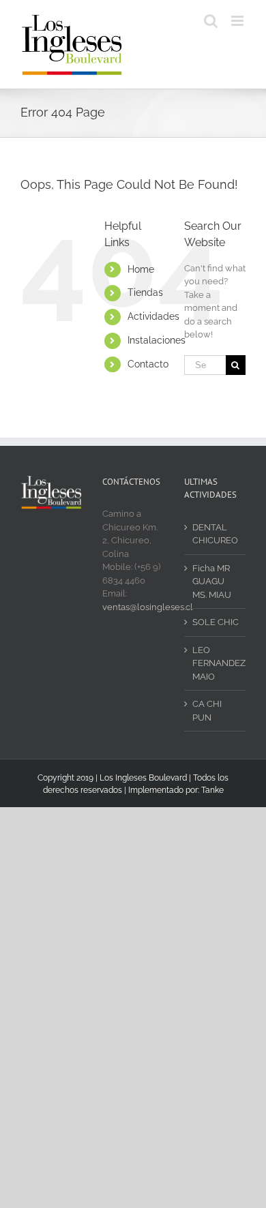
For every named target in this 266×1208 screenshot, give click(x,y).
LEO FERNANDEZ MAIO (215, 663)
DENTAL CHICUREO (215, 534)
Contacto (148, 364)
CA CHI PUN (207, 711)
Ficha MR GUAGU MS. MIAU (211, 581)
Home (141, 269)
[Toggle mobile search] (211, 21)
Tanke (212, 790)
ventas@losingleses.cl (147, 607)
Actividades (153, 316)
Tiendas (145, 292)
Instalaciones (157, 340)
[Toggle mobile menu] (238, 21)
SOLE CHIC (215, 622)
